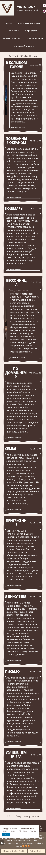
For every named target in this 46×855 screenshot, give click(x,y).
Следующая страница (27, 816)
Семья (10, 449)
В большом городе (16, 65)
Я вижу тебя (15, 597)
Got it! (6, 835)
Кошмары (14, 209)
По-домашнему (16, 373)
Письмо (12, 672)
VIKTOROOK (26, 7)
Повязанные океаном (16, 141)
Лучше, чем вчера (16, 755)
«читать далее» (18, 127)
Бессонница (16, 282)
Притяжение (16, 523)
